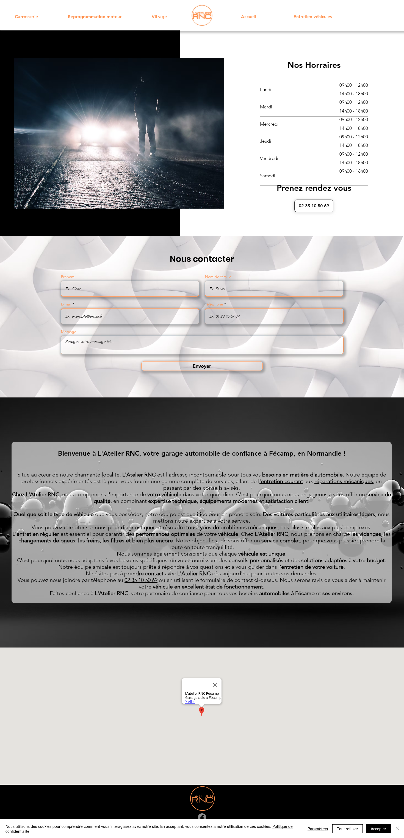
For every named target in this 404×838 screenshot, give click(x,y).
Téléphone (214, 304)
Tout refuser (347, 828)
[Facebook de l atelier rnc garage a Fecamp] (202, 817)
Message (68, 331)
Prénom (67, 277)
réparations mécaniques (343, 481)
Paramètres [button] (318, 828)
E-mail (66, 304)
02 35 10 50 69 (140, 580)
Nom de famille (218, 277)
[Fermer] (397, 829)
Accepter (378, 828)
